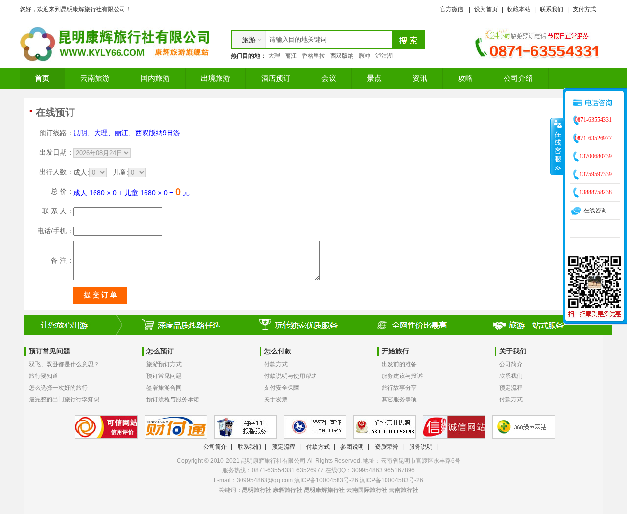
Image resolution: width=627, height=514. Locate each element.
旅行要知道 (43, 376)
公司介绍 (518, 78)
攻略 (465, 78)
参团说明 (352, 447)
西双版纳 (342, 55)
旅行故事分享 (399, 387)
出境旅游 (215, 78)
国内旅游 (155, 78)
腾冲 (364, 55)
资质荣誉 (386, 447)
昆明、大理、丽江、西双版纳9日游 (126, 133)
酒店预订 (275, 78)
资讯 (419, 78)
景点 (374, 78)
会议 (328, 78)
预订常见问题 (164, 376)
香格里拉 (313, 55)
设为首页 (486, 9)
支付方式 (584, 9)
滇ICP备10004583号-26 (391, 480)
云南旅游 (95, 78)
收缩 (557, 146)
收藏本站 (519, 9)
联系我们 (551, 9)
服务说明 (421, 447)
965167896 (399, 470)
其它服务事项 (399, 399)
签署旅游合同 (164, 387)
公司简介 (511, 364)
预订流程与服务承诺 (172, 399)
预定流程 (511, 387)
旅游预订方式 (164, 364)
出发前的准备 (399, 364)
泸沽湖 (384, 55)
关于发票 (276, 399)
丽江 (291, 55)
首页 (42, 78)
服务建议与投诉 (402, 376)
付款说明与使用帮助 (290, 376)
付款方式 (276, 364)
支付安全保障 (281, 387)
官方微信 (451, 9)
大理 (274, 55)
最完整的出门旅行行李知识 (64, 399)
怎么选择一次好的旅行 (58, 387)
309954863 (367, 470)
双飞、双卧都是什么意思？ (64, 364)
